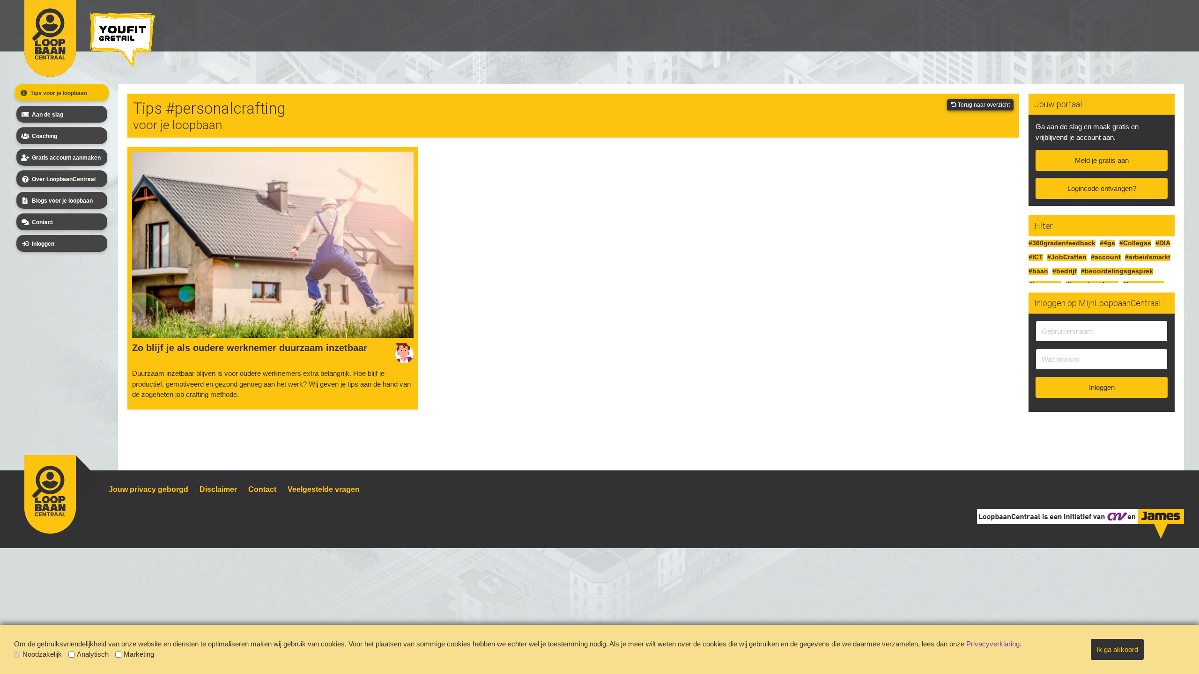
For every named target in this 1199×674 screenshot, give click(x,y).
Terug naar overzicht (983, 105)
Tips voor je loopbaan (58, 93)
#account (1106, 257)
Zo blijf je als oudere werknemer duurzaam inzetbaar (249, 348)
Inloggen (43, 244)
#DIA (1162, 243)
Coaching (44, 136)
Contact (42, 222)
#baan (1038, 271)
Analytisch (93, 654)
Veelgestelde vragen (324, 489)
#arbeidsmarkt (1147, 257)
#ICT (1036, 257)
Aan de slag (47, 114)
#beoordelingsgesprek (1117, 271)
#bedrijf (1064, 271)
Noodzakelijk (42, 654)
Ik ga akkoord (1117, 649)
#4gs (1107, 243)
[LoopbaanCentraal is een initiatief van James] (1160, 523)
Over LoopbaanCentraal (64, 179)
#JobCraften (1067, 257)
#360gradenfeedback (1062, 243)
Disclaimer (218, 489)
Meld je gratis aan (1102, 160)
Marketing (139, 654)
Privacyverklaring (993, 644)
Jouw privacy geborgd (148, 489)
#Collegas (1135, 243)
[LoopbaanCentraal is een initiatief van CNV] (1116, 516)
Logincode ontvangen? (1101, 188)
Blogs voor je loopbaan (62, 201)
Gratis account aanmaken (66, 157)
